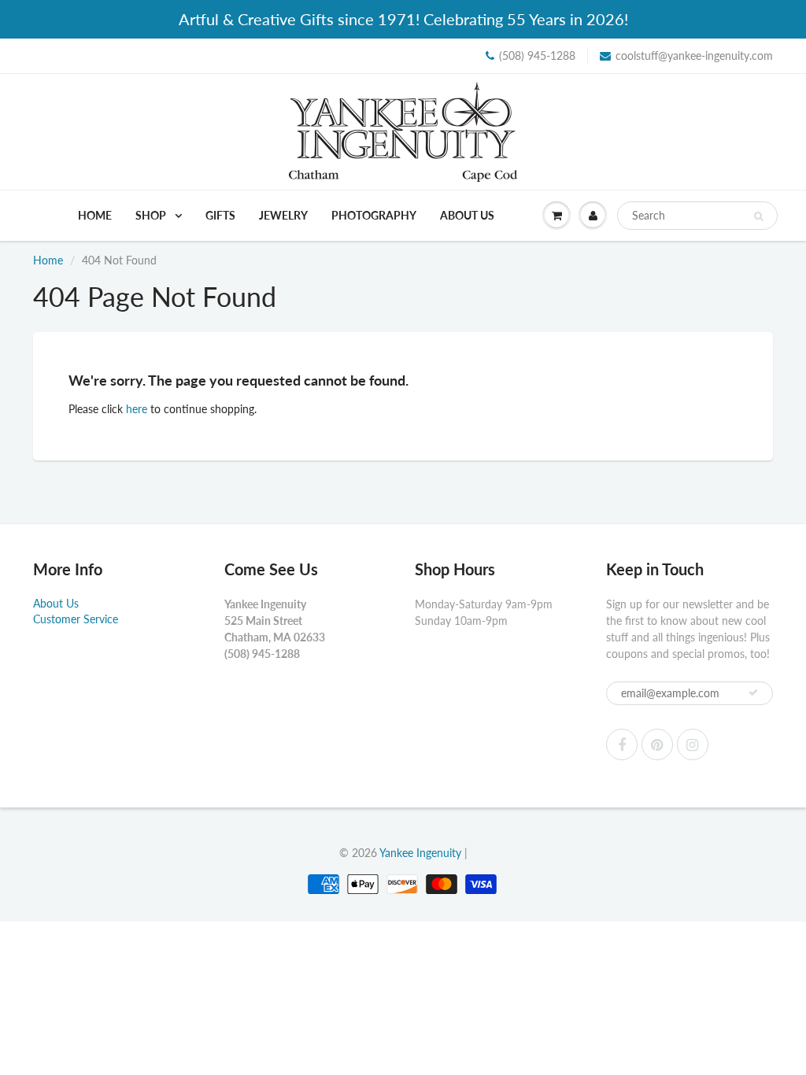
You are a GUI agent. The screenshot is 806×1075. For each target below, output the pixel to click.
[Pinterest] (657, 744)
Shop (151, 215)
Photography (373, 215)
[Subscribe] (753, 692)
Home (95, 215)
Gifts (220, 215)
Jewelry (283, 215)
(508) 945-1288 (537, 55)
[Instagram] (692, 744)
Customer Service (75, 619)
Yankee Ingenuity (420, 852)
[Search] (758, 216)
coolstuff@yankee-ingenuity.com (694, 55)
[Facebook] (622, 744)
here (136, 409)
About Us (467, 215)
